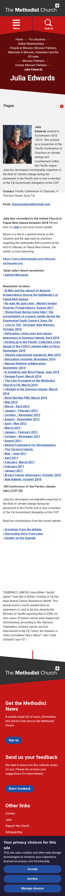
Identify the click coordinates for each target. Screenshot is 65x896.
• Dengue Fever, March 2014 (22, 376)
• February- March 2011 (19, 462)
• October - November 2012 (21, 415)
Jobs (8, 819)
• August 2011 (12, 440)
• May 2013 (10, 402)
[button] (16, 22)
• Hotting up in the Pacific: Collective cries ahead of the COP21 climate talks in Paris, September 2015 (31, 346)
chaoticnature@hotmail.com (31, 204)
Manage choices (32, 888)
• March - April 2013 (16, 406)
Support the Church (17, 826)
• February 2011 (13, 466)
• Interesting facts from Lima (23, 533)
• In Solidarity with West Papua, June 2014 (31, 372)
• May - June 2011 (15, 453)
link (17, 227)
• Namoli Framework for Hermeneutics (29, 445)
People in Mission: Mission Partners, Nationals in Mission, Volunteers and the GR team (33, 52)
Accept (32, 869)
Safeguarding (13, 832)
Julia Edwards (33, 69)
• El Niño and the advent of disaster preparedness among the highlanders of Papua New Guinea (30, 295)
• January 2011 (13, 470)
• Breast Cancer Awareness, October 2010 (32, 475)
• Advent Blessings (16, 275)
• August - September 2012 (21, 419)
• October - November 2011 (21, 436)
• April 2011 (10, 458)
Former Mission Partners (31, 65)
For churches (37, 39)
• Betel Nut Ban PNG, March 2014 (25, 398)
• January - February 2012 (20, 432)
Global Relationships (31, 43)
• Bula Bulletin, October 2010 (22, 479)
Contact (10, 813)
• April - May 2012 (14, 423)
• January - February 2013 (20, 410)
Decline (32, 878)
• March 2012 (12, 428)
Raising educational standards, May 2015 (33, 355)
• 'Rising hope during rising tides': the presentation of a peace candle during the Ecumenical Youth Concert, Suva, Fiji (31, 316)
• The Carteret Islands (18, 449)
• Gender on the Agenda (19, 538)
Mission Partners (33, 61)
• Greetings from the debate (22, 529)
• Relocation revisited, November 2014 (29, 359)
